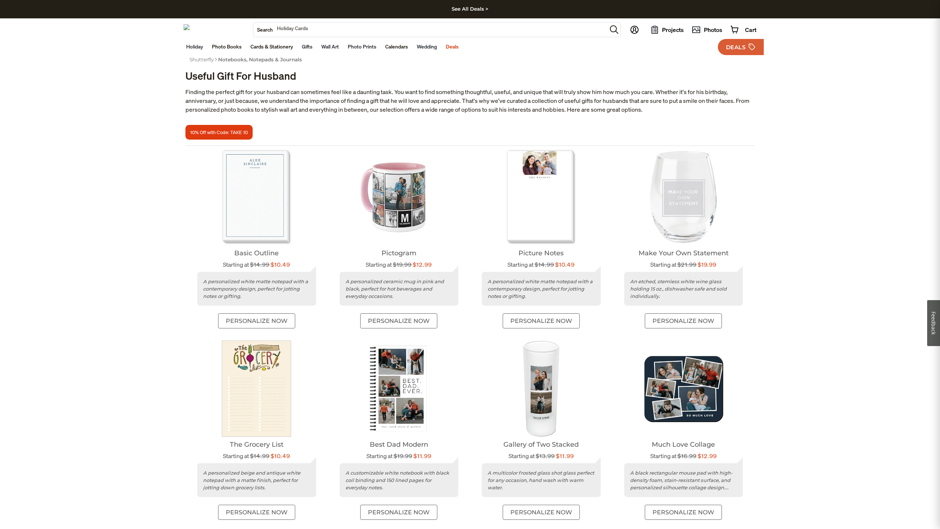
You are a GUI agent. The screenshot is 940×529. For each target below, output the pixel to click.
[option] (201, 59)
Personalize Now (257, 320)
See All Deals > (470, 9)
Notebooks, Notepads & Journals (260, 59)
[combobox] (430, 30)
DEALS (736, 47)
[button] (614, 29)
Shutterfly (201, 59)
